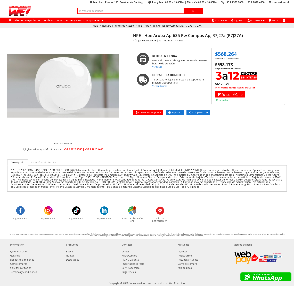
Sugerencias (129, 272)
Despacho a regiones (22, 260)
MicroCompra (129, 255)
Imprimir (177, 112)
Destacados (72, 260)
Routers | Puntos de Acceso (118, 25)
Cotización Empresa (149, 112)
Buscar (70, 251)
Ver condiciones (159, 86)
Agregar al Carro (232, 94)
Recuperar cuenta (188, 260)
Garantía (15, 255)
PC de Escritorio (53, 20)
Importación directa (133, 264)
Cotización (221, 20)
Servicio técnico (131, 268)
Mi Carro (277, 20)
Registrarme (185, 255)
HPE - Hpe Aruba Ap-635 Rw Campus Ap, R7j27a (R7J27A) (170, 25)
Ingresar (238, 20)
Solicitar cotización (20, 268)
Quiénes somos (19, 251)
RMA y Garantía (131, 260)
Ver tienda (157, 66)
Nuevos (70, 255)
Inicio (95, 25)
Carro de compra (187, 264)
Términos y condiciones (23, 272)
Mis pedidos (185, 268)
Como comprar (18, 264)
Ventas (125, 251)
